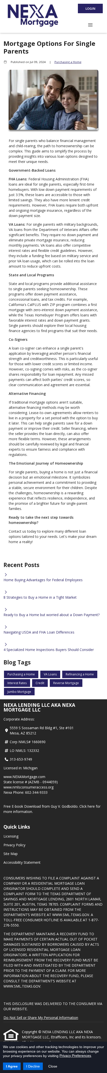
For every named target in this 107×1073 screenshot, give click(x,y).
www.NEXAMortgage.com (24, 776)
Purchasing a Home (67, 62)
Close (52, 1066)
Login (90, 8)
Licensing (10, 836)
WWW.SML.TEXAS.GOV (70, 914)
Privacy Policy (14, 845)
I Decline (33, 1066)
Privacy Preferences (75, 1056)
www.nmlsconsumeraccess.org (28, 787)
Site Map (10, 853)
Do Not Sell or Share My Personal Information (40, 1017)
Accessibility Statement (22, 862)
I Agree (12, 1066)
